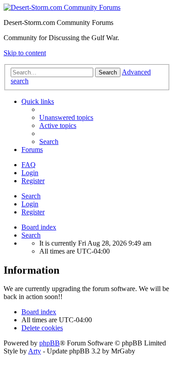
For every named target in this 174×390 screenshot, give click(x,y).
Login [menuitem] (29, 173)
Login (29, 204)
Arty (34, 351)
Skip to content (25, 53)
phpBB (49, 343)
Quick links (37, 101)
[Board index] (62, 7)
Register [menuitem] (33, 181)
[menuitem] (66, 117)
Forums (32, 149)
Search (31, 196)
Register (33, 212)
